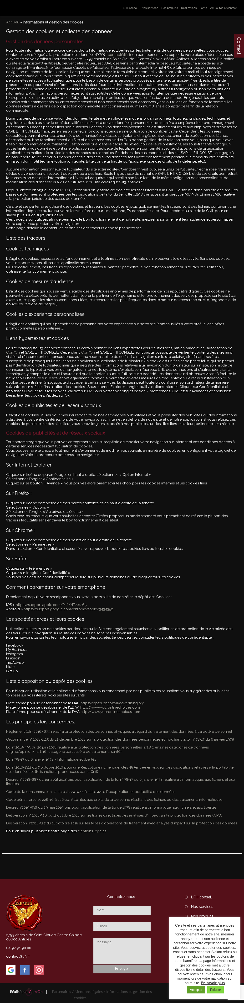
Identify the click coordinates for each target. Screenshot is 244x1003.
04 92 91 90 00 (18, 948)
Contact (239, 45)
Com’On (13, 352)
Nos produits (169, 8)
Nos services (150, 8)
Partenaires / (63, 992)
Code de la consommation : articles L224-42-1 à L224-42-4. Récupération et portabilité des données (90, 792)
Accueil (12, 22)
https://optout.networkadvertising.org (112, 703)
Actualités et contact (223, 8)
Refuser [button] (215, 990)
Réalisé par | (28, 992)
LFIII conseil (130, 8)
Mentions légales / (90, 992)
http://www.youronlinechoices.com (110, 707)
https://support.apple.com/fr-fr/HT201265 (51, 605)
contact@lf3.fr (119, 55)
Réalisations (189, 8)
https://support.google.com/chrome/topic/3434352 (68, 609)
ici (61, 215)
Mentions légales (92, 831)
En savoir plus (213, 983)
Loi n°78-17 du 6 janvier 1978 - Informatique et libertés (51, 759)
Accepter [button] (196, 990)
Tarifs (203, 8)
